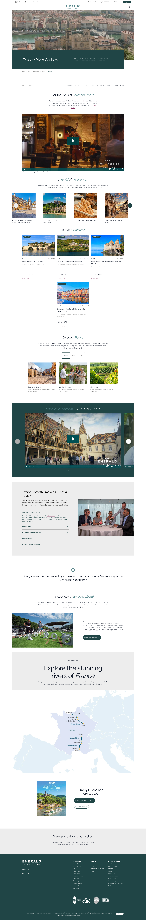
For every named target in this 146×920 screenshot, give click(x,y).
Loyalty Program (39, 2)
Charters (110, 868)
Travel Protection (77, 885)
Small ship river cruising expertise (31, 512)
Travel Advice (76, 878)
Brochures (19, 2)
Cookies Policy (112, 881)
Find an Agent (76, 881)
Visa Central (76, 888)
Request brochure (80, 806)
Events (28, 2)
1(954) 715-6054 (105, 2)
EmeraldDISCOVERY (27, 538)
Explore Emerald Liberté (90, 637)
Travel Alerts (76, 873)
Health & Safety (77, 871)
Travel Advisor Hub (78, 876)
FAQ (74, 868)
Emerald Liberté (26, 526)
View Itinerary (25, 278)
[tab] (65, 355)
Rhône (85, 101)
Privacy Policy (112, 878)
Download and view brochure (83, 800)
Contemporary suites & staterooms (31, 532)
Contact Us (76, 864)
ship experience (51, 516)
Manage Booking (93, 2)
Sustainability (111, 873)
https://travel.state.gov (107, 913)
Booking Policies (77, 883)
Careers (110, 871)
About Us (110, 864)
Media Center (111, 885)
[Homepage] (73, 7)
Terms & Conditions (113, 876)
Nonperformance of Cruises (115, 883)
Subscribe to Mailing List (97, 868)
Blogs (92, 866)
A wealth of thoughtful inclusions (31, 544)
